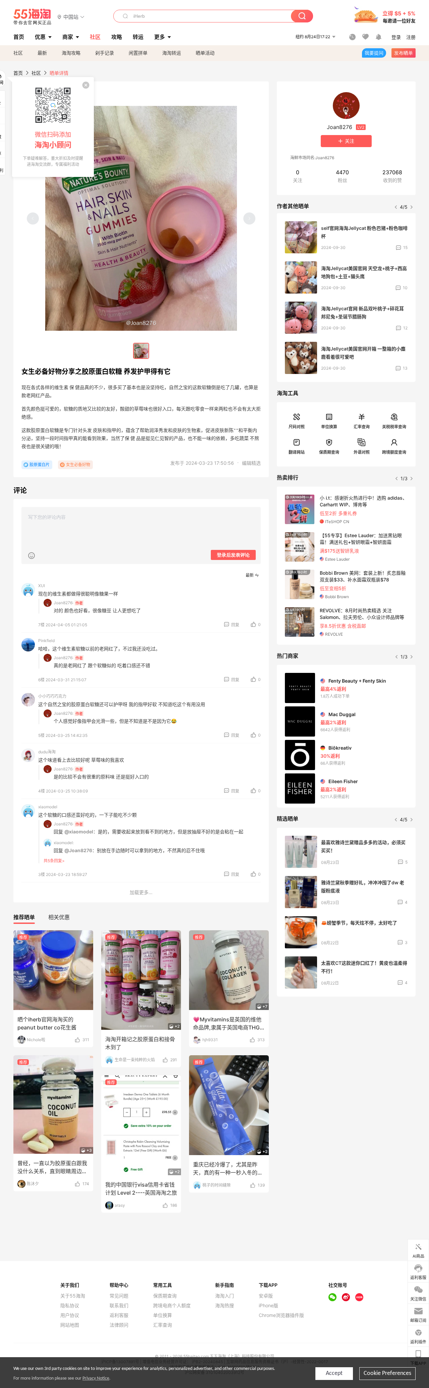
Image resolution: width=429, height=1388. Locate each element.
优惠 (40, 37)
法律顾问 (119, 1325)
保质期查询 (329, 452)
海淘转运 (171, 53)
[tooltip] (53, 127)
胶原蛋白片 (39, 464)
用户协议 (69, 1315)
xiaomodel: (64, 842)
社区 (18, 53)
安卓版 (266, 1296)
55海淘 (32, 17)
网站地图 (69, 1325)
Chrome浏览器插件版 (281, 1315)
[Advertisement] (346, 1051)
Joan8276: (63, 602)
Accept (334, 1373)
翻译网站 (297, 452)
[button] (71, 16)
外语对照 (362, 452)
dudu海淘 (47, 751)
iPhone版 (268, 1305)
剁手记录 (104, 53)
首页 (18, 73)
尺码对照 (297, 426)
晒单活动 (205, 53)
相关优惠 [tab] (59, 917)
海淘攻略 (71, 53)
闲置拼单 (138, 53)
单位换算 (329, 426)
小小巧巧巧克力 (52, 696)
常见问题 (119, 1296)
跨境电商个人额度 (172, 1305)
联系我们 (119, 1305)
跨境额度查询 (394, 452)
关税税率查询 (394, 426)
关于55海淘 (72, 1296)
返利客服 (119, 1315)
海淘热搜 (224, 1305)
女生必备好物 (78, 464)
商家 (67, 37)
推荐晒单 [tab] (24, 917)
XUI (41, 585)
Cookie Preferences (387, 1373)
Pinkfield (46, 640)
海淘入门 (224, 1296)
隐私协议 (69, 1305)
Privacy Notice (95, 1378)
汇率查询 (362, 426)
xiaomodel (47, 806)
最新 (42, 53)
